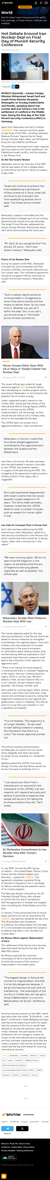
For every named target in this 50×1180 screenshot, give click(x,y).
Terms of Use (24, 1143)
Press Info (14, 1143)
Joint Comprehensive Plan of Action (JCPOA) (18, 1070)
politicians (7, 130)
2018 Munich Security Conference (14, 1065)
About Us (5, 1143)
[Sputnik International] (7, 4)
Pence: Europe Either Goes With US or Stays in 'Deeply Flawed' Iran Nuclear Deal (24, 369)
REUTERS (6, 82)
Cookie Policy (16, 1147)
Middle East (14, 1055)
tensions (16, 1075)
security (35, 1075)
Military (45, 1122)
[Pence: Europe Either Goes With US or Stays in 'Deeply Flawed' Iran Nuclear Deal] (25, 342)
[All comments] (3, 1176)
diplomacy (25, 1075)
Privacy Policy (28, 1147)
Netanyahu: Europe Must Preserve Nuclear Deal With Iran (24, 619)
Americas (14, 1122)
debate (39, 1070)
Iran (22, 387)
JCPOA (29, 877)
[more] (45, 377)
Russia (24, 1122)
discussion (6, 1075)
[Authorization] (35, 2)
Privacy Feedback (8, 1150)
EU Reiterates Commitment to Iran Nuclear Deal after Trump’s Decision (25, 853)
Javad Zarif (19, 1060)
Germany (34, 1055)
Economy (34, 1122)
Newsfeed (24, 1055)
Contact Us (5, 1147)
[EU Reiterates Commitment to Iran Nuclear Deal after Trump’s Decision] (25, 829)
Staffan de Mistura (32, 1060)
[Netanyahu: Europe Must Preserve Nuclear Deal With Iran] (25, 598)
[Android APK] (9, 1158)
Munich (42, 1055)
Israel (10, 1060)
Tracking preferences (24, 1150)
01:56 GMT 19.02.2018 (10, 50)
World (6, 361)
